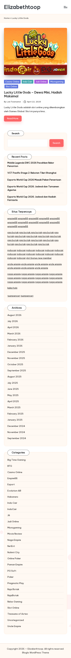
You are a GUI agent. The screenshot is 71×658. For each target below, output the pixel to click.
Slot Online (11, 86)
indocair (11, 250)
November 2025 (16, 358)
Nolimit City (13, 552)
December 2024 (16, 426)
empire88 (12, 218)
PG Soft (11, 570)
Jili (8, 515)
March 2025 (13, 407)
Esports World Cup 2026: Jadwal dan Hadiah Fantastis (31, 198)
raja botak (13, 232)
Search (16, 133)
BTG (9, 465)
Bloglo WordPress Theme (35, 652)
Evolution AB (14, 490)
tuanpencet (13, 295)
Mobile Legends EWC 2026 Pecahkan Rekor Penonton (30, 164)
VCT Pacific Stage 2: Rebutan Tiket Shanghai (31, 172)
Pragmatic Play (15, 583)
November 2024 (16, 432)
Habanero (12, 496)
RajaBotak (13, 595)
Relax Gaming (14, 601)
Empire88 (12, 478)
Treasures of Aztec (17, 613)
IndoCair (12, 509)
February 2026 (15, 339)
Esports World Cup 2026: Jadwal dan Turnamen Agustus (33, 188)
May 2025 (12, 395)
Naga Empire (14, 539)
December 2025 (16, 352)
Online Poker (14, 558)
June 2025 (13, 388)
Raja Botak (13, 589)
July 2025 (12, 382)
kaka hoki (12, 287)
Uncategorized (15, 620)
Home (7, 18)
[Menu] (65, 7)
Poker (10, 576)
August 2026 (14, 315)
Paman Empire (15, 564)
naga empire (14, 274)
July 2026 (12, 321)
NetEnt (11, 546)
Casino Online (12, 81)
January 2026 (14, 345)
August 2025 (14, 376)
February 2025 (15, 413)
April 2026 (13, 327)
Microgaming (56, 81)
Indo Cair (27, 81)
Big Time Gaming (16, 459)
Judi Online (41, 81)
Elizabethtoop (22, 7)
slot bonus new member (39, 258)
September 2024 (16, 438)
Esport (11, 484)
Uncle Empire (14, 626)
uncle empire (14, 264)
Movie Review (14, 533)
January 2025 (14, 419)
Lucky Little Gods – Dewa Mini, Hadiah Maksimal (33, 94)
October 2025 (15, 364)
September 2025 (16, 370)
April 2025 (13, 401)
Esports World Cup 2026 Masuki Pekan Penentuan (34, 179)
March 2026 (13, 333)
